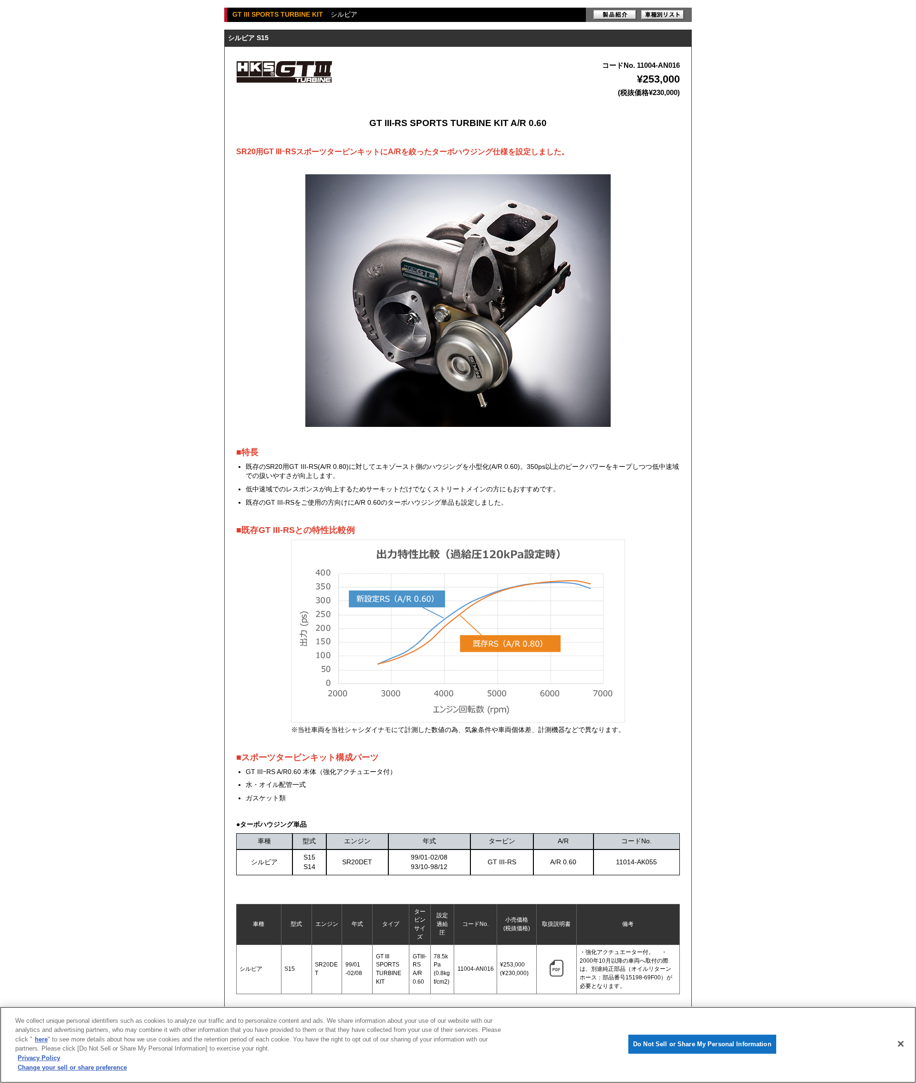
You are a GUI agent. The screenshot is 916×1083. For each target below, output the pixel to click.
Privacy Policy (39, 1058)
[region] (458, 1045)
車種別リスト (662, 15)
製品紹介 (614, 15)
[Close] (900, 1043)
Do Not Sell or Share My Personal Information (702, 1044)
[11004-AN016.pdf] (556, 974)
